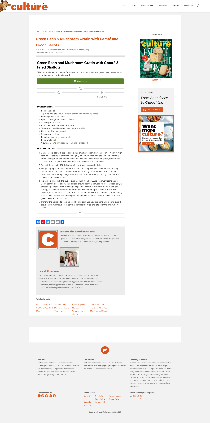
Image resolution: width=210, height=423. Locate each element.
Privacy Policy (114, 398)
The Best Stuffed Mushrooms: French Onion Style (62, 307)
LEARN (133, 5)
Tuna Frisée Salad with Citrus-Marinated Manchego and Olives (98, 307)
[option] (45, 307)
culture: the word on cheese (47, 49)
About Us (87, 405)
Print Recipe (82, 81)
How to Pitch (100, 402)
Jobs (85, 398)
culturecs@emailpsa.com (148, 398)
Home (38, 31)
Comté (53, 143)
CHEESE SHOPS (147, 5)
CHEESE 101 (163, 5)
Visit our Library (153, 109)
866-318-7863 (138, 395)
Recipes (45, 31)
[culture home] (29, 8)
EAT (123, 5)
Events (176, 5)
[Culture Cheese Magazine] (105, 350)
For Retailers (100, 398)
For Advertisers (115, 395)
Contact (87, 395)
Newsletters (99, 395)
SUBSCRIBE (188, 5)
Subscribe (87, 402)
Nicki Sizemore (67, 49)
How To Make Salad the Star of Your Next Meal (44, 307)
